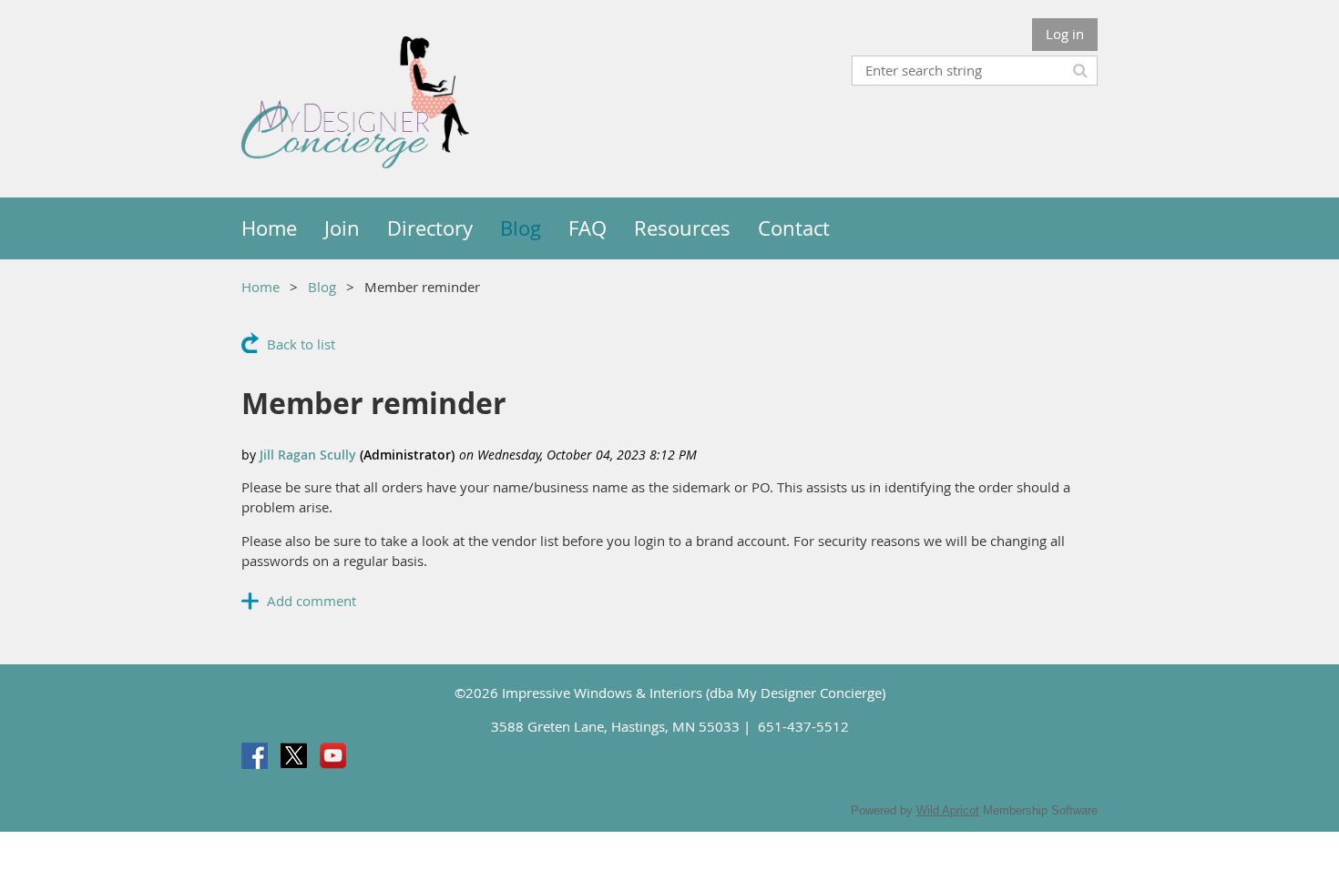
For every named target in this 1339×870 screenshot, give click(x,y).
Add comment (311, 601)
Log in (1065, 34)
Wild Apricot (947, 810)
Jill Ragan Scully (308, 454)
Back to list (301, 344)
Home (260, 287)
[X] (294, 756)
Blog (322, 287)
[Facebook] (254, 756)
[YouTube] (333, 756)
